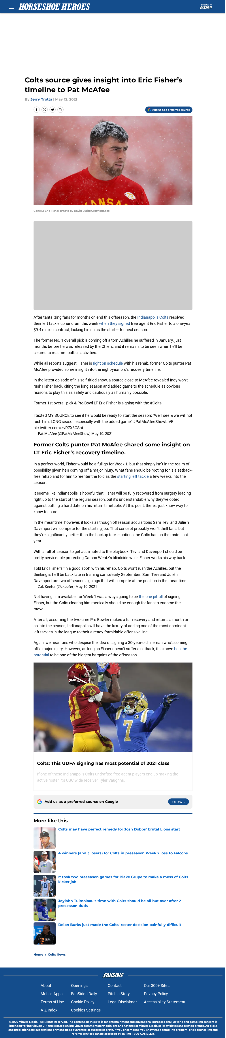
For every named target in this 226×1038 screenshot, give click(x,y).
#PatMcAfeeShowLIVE (153, 421)
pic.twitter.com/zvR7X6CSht (58, 427)
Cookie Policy (82, 1002)
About (46, 985)
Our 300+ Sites (157, 985)
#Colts (156, 403)
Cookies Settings (86, 1010)
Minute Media (28, 1021)
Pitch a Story (119, 993)
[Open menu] (11, 6)
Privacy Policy (156, 993)
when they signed (114, 323)
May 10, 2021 (102, 433)
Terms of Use (52, 1002)
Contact (115, 985)
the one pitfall (151, 596)
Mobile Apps (51, 993)
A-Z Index (49, 1010)
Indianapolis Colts (152, 317)
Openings (79, 985)
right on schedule (108, 363)
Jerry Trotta (41, 99)
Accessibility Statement (164, 1002)
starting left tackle (133, 476)
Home (38, 954)
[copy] (60, 110)
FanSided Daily (84, 993)
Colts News (57, 954)
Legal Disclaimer (122, 1002)
